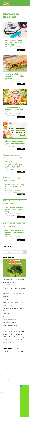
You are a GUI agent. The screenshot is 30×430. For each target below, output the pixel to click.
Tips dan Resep (15, 81)
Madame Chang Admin (14, 46)
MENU (3, 372)
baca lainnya (21, 50)
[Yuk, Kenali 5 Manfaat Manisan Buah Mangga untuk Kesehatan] (15, 318)
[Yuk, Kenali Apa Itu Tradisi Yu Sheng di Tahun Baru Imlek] (15, 304)
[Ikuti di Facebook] (2, 380)
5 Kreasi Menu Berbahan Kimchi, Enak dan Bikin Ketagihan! (14, 209)
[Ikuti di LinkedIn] (11, 380)
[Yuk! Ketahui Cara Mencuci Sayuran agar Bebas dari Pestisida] (14, 268)
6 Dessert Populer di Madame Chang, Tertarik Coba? (14, 109)
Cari (25, 252)
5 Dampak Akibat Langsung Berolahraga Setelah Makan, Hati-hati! (14, 164)
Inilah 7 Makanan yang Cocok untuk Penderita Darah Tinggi (13, 42)
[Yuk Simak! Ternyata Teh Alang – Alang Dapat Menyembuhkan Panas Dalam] (15, 332)
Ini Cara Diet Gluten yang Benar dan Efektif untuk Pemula (14, 186)
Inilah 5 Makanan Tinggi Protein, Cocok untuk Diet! (15, 142)
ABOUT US (19, 372)
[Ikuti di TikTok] (8, 380)
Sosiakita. (22, 425)
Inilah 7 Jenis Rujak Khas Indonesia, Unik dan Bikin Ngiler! (14, 232)
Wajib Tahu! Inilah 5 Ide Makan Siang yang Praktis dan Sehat (14, 76)
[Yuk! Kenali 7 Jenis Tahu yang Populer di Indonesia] (15, 289)
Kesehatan (14, 48)
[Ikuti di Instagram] (5, 380)
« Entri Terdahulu (7, 246)
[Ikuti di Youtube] (14, 380)
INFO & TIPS (10, 372)
